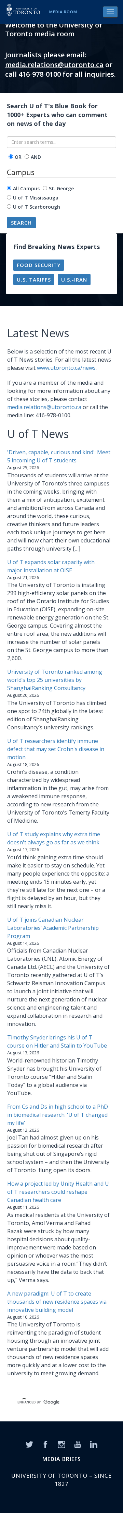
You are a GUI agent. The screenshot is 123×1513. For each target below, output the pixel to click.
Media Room (63, 11)
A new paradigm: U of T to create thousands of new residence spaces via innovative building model (57, 1302)
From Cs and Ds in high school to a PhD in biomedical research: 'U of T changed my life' (57, 1115)
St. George (61, 188)
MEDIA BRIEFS (61, 1459)
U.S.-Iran (74, 279)
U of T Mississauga (35, 197)
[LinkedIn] (94, 1444)
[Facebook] (45, 1444)
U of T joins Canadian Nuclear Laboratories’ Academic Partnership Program (53, 928)
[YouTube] (77, 1444)
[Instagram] (61, 1444)
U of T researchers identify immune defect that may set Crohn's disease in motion (55, 749)
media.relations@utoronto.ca (54, 64)
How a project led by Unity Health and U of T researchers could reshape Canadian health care (58, 1192)
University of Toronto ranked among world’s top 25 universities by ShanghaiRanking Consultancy (54, 680)
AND (36, 157)
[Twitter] (29, 1444)
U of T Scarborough (36, 207)
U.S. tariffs (34, 279)
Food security (38, 265)
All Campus (26, 188)
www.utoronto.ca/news (66, 367)
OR (18, 157)
